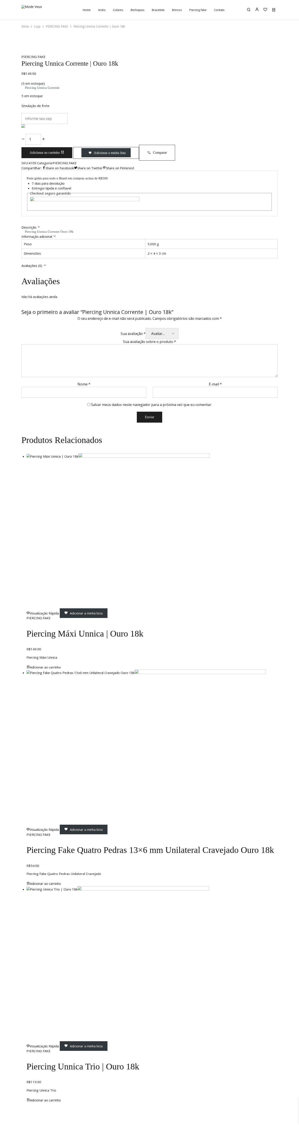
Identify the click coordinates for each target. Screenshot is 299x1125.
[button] (157, 152)
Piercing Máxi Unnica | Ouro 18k (84, 634)
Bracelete (158, 10)
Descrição (29, 227)
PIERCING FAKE (57, 26)
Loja (37, 26)
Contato (219, 10)
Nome (83, 384)
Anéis (102, 10)
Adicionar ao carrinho (45, 152)
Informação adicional (37, 236)
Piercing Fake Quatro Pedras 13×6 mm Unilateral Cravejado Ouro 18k (150, 850)
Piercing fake (198, 10)
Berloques (137, 10)
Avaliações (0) (32, 265)
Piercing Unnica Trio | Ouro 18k (82, 1066)
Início (25, 26)
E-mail (215, 384)
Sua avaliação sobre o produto (149, 341)
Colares (118, 10)
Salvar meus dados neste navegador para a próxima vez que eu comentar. (151, 404)
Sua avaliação (133, 333)
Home (87, 10)
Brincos (177, 10)
